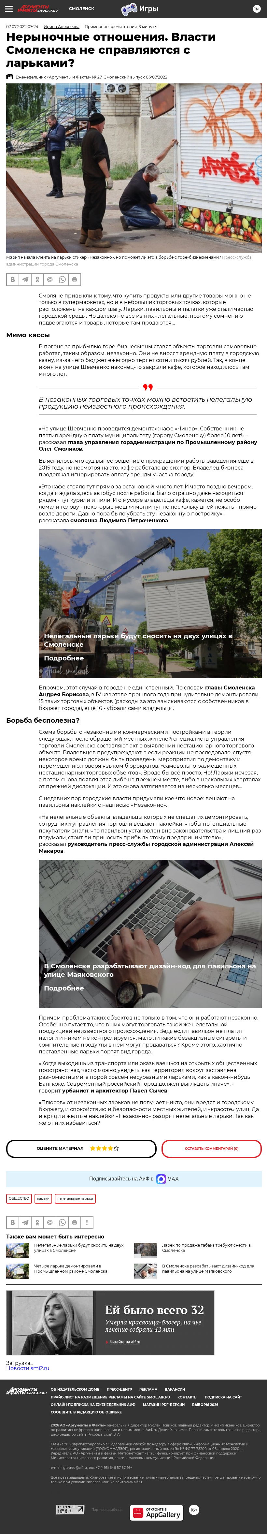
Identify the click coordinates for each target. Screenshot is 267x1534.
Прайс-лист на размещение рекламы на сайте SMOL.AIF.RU (110, 1397)
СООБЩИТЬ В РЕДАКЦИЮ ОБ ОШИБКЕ (86, 1412)
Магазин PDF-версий (164, 1405)
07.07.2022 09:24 (22, 26)
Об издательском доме (75, 1389)
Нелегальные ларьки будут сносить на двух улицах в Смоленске (138, 640)
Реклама (148, 1389)
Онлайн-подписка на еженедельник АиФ (93, 1405)
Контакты (187, 1397)
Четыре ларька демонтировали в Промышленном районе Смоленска (70, 1269)
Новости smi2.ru (27, 1368)
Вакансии (175, 1389)
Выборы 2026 (205, 1405)
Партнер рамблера (106, 1510)
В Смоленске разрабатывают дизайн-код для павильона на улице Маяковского (150, 970)
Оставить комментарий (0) (212, 1149)
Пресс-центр (119, 1389)
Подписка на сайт (223, 1397)
